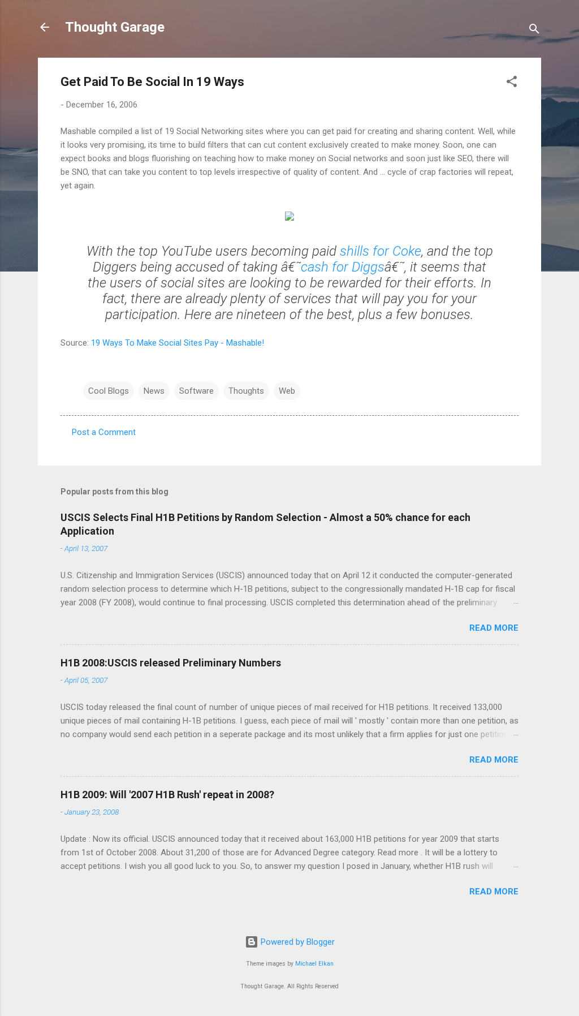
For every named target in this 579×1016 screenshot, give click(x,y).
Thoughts (246, 391)
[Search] (534, 31)
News (154, 391)
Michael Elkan (314, 963)
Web (287, 391)
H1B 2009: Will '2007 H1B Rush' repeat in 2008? (167, 794)
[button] (511, 83)
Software (196, 391)
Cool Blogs (108, 391)
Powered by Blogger (296, 942)
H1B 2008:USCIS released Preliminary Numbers (171, 663)
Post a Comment (104, 432)
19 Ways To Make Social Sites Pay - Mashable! (177, 343)
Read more (493, 628)
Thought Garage (115, 27)
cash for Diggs (342, 267)
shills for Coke (380, 251)
